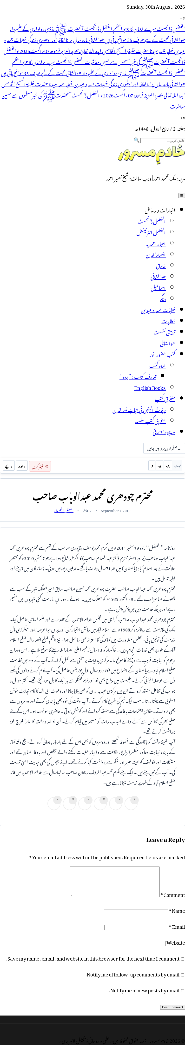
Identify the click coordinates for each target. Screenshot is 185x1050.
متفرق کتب (165, 398)
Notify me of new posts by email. (144, 989)
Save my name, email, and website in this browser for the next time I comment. (92, 957)
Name (177, 910)
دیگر (163, 298)
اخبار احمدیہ (156, 243)
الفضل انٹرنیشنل (151, 231)
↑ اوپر (21, 465)
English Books (150, 387)
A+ (168, 465)
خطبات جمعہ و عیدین (158, 309)
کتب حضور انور (162, 353)
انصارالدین (156, 254)
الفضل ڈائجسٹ (152, 220)
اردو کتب (157, 365)
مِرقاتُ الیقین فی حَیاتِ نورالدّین (139, 409)
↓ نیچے (8, 465)
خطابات (168, 320)
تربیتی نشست (164, 331)
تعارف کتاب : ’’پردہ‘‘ (137, 376)
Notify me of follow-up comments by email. (132, 973)
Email (177, 926)
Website (175, 941)
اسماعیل (158, 287)
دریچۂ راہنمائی (164, 431)
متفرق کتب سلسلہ (150, 420)
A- (159, 465)
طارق (161, 265)
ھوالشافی (158, 276)
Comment (172, 894)
